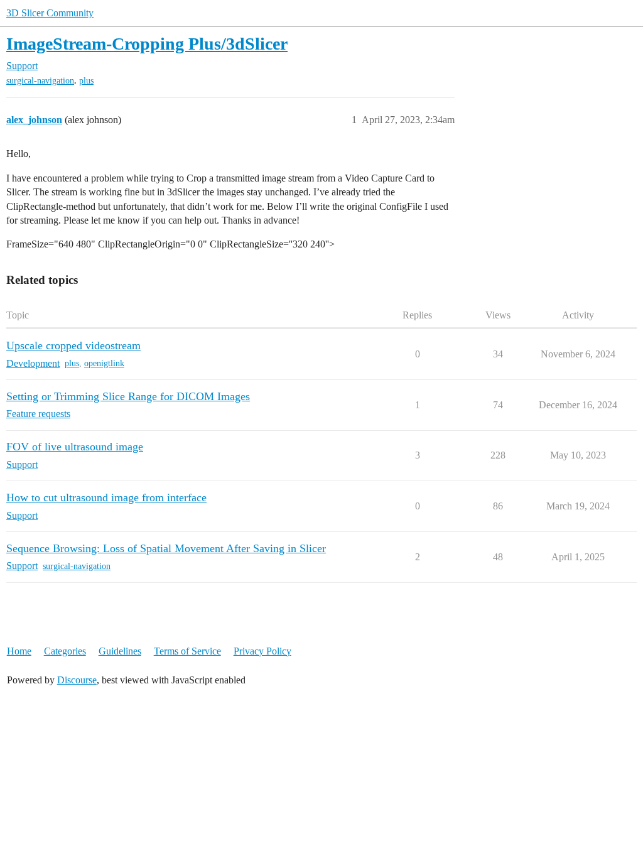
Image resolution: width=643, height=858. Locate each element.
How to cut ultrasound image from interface (106, 497)
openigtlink (104, 363)
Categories (65, 651)
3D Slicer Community (50, 13)
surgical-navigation (40, 80)
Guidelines (120, 651)
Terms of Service (187, 651)
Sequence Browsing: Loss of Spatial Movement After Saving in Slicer (166, 548)
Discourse (77, 680)
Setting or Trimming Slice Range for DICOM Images (128, 396)
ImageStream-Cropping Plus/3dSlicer (147, 43)
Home (19, 651)
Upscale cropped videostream (73, 345)
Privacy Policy (262, 651)
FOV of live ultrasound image (74, 446)
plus (86, 80)
